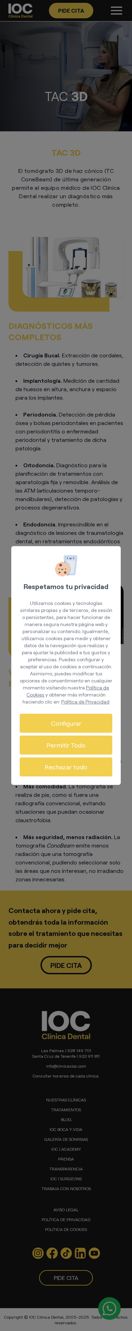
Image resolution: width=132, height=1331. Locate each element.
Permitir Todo (66, 745)
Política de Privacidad (85, 702)
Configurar (66, 723)
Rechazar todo (66, 767)
